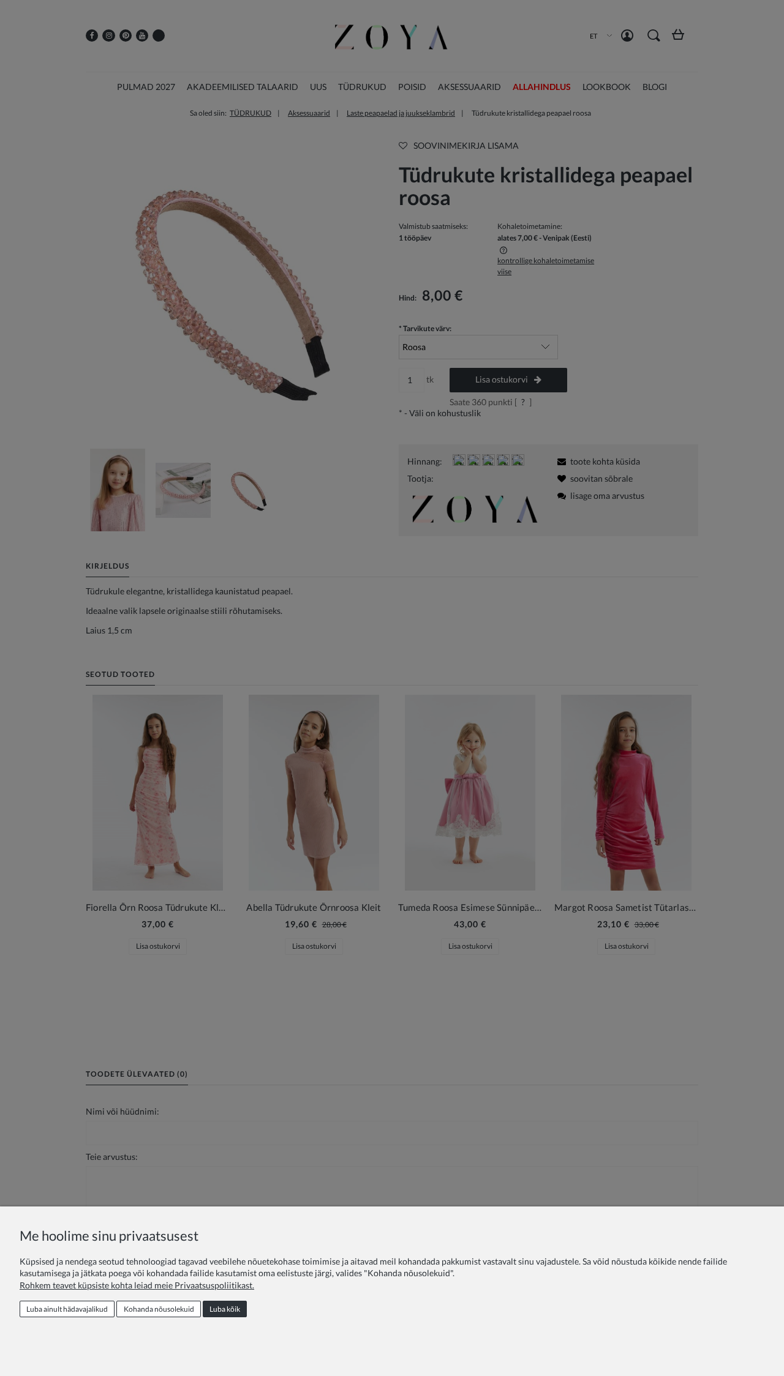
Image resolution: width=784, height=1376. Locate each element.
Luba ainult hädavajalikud (67, 1309)
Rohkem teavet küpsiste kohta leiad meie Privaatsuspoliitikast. (137, 1285)
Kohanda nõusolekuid (159, 1309)
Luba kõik (224, 1309)
